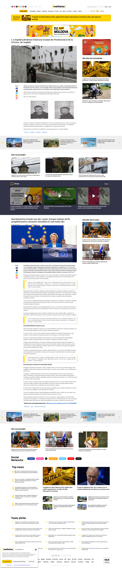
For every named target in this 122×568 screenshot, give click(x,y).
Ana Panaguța (34, 224)
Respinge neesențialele (19, 561)
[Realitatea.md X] (17, 6)
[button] (35, 549)
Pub (40, 6)
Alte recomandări (18, 155)
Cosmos (75, 11)
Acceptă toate (7, 561)
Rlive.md (66, 562)
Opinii (79, 11)
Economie (51, 11)
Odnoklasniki (17, 96)
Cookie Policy (9, 565)
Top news (18, 467)
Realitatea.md (36, 45)
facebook (12, 7)
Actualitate (33, 11)
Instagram (40, 458)
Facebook (17, 89)
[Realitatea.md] (107, 561)
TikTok (78, 458)
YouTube (71, 458)
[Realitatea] (66, 6)
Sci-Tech (69, 11)
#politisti (44, 132)
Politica (39, 11)
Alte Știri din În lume (90, 220)
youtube (23, 7)
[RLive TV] (15, 184)
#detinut (32, 132)
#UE (32, 406)
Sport (64, 11)
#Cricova (26, 132)
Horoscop (59, 562)
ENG (106, 7)
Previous (1, 141)
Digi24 (73, 272)
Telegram (17, 93)
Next (121, 141)
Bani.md (73, 562)
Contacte (30, 6)
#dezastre (26, 406)
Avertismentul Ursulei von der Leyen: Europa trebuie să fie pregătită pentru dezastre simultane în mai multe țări (40, 220)
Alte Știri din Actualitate (92, 58)
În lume (57, 11)
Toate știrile (23, 11)
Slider (26, 224)
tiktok (25, 7)
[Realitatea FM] (93, 11)
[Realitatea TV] (97, 11)
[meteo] (88, 11)
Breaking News (16, 18)
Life (61, 11)
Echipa (36, 6)
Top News (46, 562)
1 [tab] (59, 212)
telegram (21, 7)
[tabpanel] (26, 199)
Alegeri (43, 559)
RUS (110, 7)
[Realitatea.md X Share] (17, 91)
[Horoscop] (83, 11)
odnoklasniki (19, 7)
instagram (14, 7)
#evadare (38, 132)
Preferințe (31, 561)
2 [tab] (60, 212)
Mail (17, 98)
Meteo (52, 562)
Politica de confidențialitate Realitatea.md (22, 565)
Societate (44, 11)
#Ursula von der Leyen (40, 406)
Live (102, 11)
